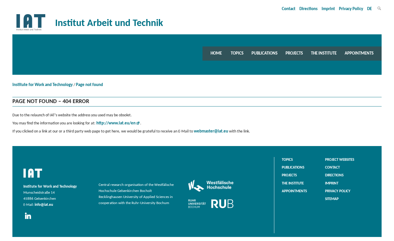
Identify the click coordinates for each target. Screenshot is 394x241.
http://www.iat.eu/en (116, 123)
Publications (264, 53)
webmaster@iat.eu (211, 131)
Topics (237, 53)
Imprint (328, 9)
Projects (294, 53)
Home (216, 53)
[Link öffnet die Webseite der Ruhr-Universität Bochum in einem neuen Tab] (210, 208)
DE (369, 9)
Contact (288, 9)
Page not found (89, 85)
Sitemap (332, 199)
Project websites (339, 160)
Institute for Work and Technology (42, 85)
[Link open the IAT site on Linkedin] (29, 219)
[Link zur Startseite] (30, 30)
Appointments (359, 53)
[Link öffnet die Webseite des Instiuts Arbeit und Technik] (32, 178)
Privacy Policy (351, 9)
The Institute (324, 53)
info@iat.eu (44, 205)
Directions (308, 9)
